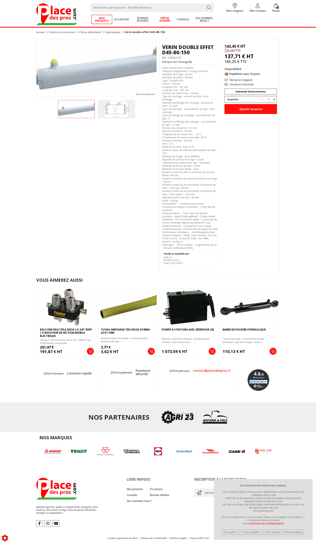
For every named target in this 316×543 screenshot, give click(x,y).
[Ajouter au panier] (90, 351)
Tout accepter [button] (251, 532)
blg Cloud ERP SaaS (199, 538)
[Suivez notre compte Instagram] (47, 523)
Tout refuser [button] (272, 532)
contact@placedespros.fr (212, 371)
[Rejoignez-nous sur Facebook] (39, 523)
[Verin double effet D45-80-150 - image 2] (116, 109)
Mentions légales (178, 538)
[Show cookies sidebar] (5, 538)
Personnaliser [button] (293, 532)
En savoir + (231, 532)
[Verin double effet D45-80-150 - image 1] (76, 109)
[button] (144, 32)
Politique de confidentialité (154, 538)
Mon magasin (234, 10)
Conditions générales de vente (122, 538)
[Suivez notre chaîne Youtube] (56, 523)
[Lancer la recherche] (209, 7)
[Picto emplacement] (235, 6)
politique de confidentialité (267, 523)
